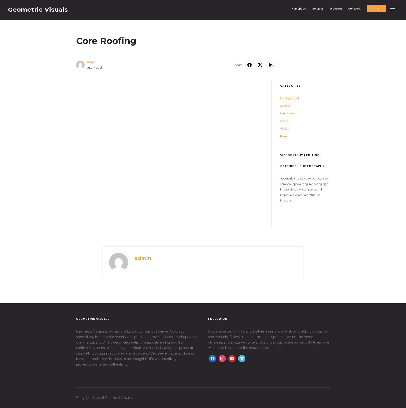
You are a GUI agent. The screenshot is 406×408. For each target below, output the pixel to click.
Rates (283, 136)
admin (91, 62)
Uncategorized (289, 98)
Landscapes (287, 113)
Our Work (354, 8)
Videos (284, 128)
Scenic (284, 121)
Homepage (299, 8)
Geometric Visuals (38, 9)
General (285, 105)
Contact (376, 8)
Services (318, 8)
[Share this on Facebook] (249, 65)
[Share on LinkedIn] (270, 65)
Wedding (336, 8)
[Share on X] (260, 65)
